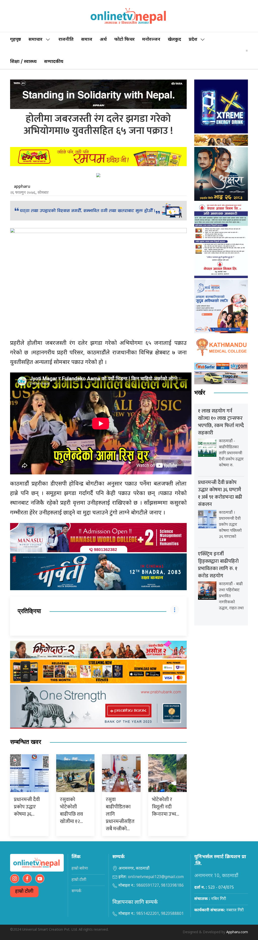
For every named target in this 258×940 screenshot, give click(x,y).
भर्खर (199, 392)
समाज (86, 40)
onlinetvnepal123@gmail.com (156, 877)
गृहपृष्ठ (15, 40)
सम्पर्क (76, 891)
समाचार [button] (35, 40)
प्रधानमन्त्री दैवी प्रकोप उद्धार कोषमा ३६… (27, 806)
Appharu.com (237, 932)
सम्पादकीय (53, 62)
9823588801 (172, 914)
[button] (247, 50)
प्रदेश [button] (193, 40)
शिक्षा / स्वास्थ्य (23, 62)
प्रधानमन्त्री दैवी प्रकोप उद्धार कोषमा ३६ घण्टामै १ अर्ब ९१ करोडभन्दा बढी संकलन (220, 493)
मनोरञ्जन (151, 40)
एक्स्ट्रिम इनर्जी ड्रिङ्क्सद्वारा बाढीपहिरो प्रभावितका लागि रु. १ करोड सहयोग (218, 565)
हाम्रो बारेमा (80, 868)
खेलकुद (174, 40)
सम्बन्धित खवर (25, 742)
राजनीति (66, 40)
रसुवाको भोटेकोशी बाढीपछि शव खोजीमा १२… (71, 810)
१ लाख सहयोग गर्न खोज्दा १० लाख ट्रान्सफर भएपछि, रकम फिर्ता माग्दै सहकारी (221, 422)
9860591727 (147, 885)
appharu (22, 186)
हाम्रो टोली (24, 891)
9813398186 (172, 885)
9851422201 (147, 914)
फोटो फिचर (124, 40)
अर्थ (103, 40)
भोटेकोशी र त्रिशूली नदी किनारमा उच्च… (165, 806)
